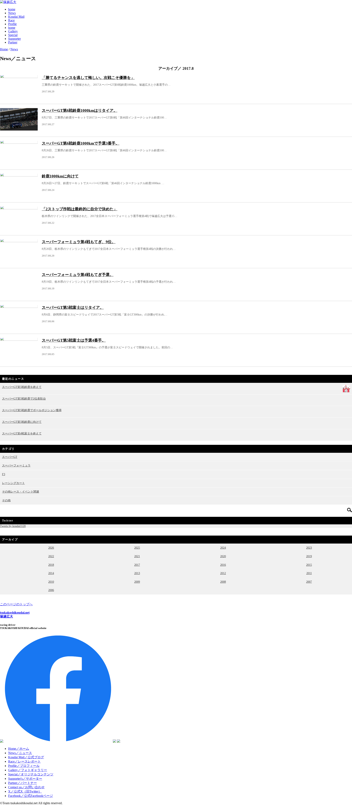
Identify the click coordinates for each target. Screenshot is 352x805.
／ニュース (20, 753)
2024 (223, 547)
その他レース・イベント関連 (20, 491)
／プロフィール (24, 765)
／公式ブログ (26, 757)
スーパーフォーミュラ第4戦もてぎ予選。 (77, 274)
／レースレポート (24, 761)
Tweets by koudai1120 (13, 526)
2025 (137, 547)
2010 (51, 581)
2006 (51, 590)
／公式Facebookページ (30, 795)
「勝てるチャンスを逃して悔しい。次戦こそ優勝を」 (88, 77)
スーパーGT (9, 456)
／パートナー (22, 783)
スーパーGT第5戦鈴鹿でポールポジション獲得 (32, 410)
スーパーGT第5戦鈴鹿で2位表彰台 (24, 398)
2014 (51, 573)
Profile (12, 24)
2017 (137, 564)
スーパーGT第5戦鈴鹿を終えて (22, 387)
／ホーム (18, 748)
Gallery (13, 31)
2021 (137, 556)
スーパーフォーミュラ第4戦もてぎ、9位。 (79, 242)
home (11, 9)
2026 (51, 547)
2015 (309, 564)
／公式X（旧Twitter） (25, 791)
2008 (223, 581)
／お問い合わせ (26, 787)
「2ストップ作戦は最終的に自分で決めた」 (79, 209)
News (12, 13)
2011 (309, 573)
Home (4, 49)
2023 (309, 547)
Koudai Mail (16, 16)
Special (13, 35)
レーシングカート (13, 483)
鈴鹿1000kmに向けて (60, 176)
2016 (223, 564)
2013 (137, 573)
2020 (223, 556)
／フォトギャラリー (27, 770)
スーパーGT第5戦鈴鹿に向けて (22, 421)
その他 (6, 500)
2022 (51, 556)
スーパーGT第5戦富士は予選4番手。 (74, 340)
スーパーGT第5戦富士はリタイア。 (73, 307)
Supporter (14, 38)
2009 (137, 581)
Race (11, 20)
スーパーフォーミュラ (16, 465)
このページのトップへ (16, 604)
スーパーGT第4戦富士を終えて (22, 433)
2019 (309, 556)
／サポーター (25, 778)
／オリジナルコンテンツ (30, 774)
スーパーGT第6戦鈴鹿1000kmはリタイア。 (79, 110)
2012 (223, 573)
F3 (3, 474)
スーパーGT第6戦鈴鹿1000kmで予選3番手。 (80, 143)
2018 (51, 564)
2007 (309, 581)
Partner (12, 42)
